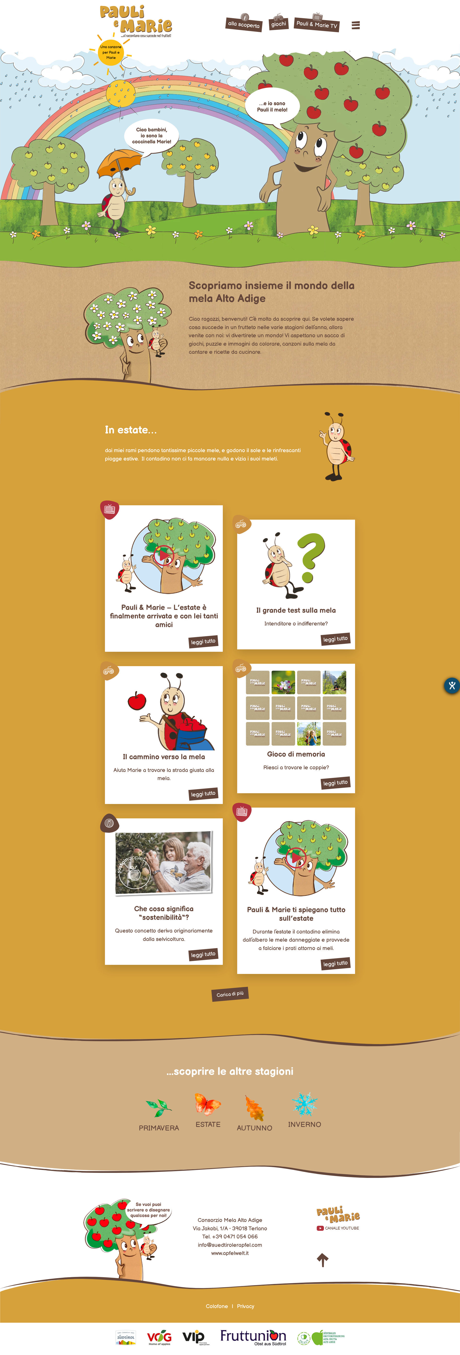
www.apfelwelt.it (230, 1253)
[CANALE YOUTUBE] (338, 1216)
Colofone (217, 1306)
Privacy (245, 1306)
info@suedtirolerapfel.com (230, 1245)
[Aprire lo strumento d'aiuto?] (452, 685)
